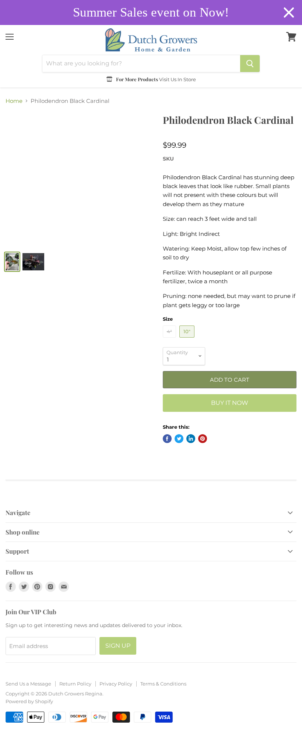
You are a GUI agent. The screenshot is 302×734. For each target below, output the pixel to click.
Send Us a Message (28, 684)
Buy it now (229, 402)
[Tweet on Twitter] (179, 438)
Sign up (117, 645)
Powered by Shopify (29, 701)
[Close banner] (289, 12)
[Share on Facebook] (167, 438)
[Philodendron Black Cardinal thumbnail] (12, 261)
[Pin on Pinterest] (202, 438)
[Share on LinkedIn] (190, 438)
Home (14, 101)
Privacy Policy (115, 684)
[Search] (250, 63)
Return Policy (75, 684)
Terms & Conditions (163, 684)
